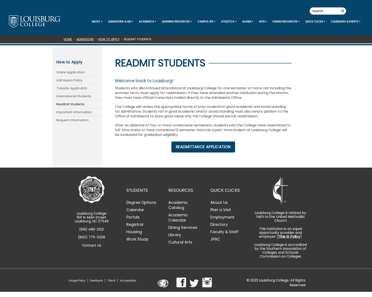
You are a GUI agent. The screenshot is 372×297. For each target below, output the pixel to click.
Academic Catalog (178, 205)
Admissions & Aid (120, 21)
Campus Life (206, 21)
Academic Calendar (178, 217)
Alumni (247, 21)
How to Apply (108, 39)
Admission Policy (69, 80)
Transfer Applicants (71, 88)
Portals (133, 217)
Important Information (74, 112)
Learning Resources (176, 21)
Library (174, 234)
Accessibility (128, 280)
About (96, 21)
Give (262, 21)
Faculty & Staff (224, 231)
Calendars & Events (345, 21)
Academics (147, 21)
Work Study (137, 239)
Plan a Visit (220, 209)
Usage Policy (77, 280)
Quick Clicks (314, 21)
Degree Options (141, 202)
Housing (134, 231)
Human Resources (285, 21)
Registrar (135, 224)
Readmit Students (70, 104)
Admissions (85, 39)
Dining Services (182, 227)
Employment (222, 217)
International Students (73, 96)
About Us (219, 202)
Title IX (111, 280)
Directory (219, 224)
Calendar (135, 209)
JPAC (215, 239)
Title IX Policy (289, 236)
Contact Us (91, 245)
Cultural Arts (180, 242)
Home (68, 39)
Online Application (70, 72)
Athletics (228, 21)
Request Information (72, 120)
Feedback (96, 280)
